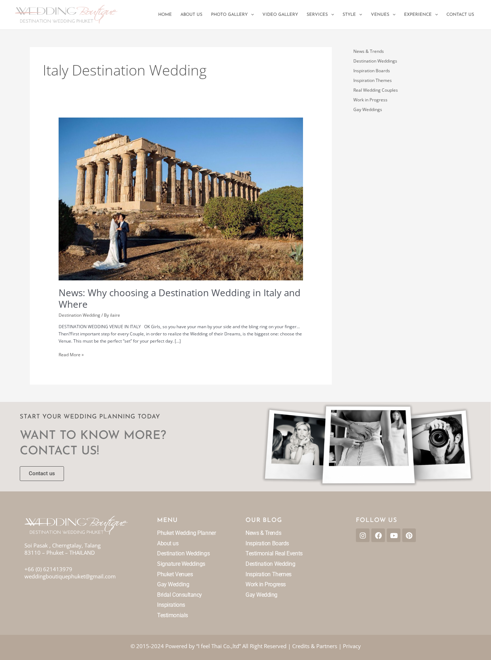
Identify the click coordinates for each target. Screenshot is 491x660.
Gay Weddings (367, 109)
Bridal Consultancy (179, 594)
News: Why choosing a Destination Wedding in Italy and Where (179, 298)
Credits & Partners (314, 646)
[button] (251, 14)
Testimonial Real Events (274, 553)
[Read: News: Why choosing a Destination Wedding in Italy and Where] (181, 199)
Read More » (71, 354)
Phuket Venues (175, 574)
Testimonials (172, 615)
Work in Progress (370, 100)
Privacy (352, 646)
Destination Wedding (79, 315)
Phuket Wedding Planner (186, 533)
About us (167, 543)
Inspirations (171, 604)
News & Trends (368, 51)
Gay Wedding (173, 584)
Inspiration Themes (372, 80)
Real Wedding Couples (375, 90)
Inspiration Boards (371, 71)
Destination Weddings (375, 61)
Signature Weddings (181, 563)
